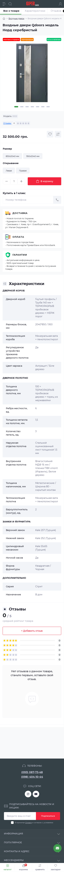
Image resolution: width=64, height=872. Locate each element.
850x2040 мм (12, 156)
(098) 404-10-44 (32, 776)
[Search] (10, 4)
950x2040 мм (32, 156)
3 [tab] (27, 106)
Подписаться (48, 816)
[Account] (60, 4)
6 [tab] (42, 106)
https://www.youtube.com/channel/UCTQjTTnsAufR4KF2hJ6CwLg (36, 794)
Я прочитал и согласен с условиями (34, 823)
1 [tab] (16, 106)
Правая (23, 170)
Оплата (18, 236)
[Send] (57, 200)
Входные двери (16, 18)
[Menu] (4, 4)
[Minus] (6, 181)
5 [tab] (37, 106)
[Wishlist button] (50, 134)
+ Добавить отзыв (32, 630)
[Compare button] (58, 134)
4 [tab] (32, 106)
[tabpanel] (32, 74)
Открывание (11, 163)
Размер (7, 148)
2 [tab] (21, 106)
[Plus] (21, 181)
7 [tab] (48, 106)
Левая (9, 170)
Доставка (20, 213)
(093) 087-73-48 (32, 772)
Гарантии (19, 254)
